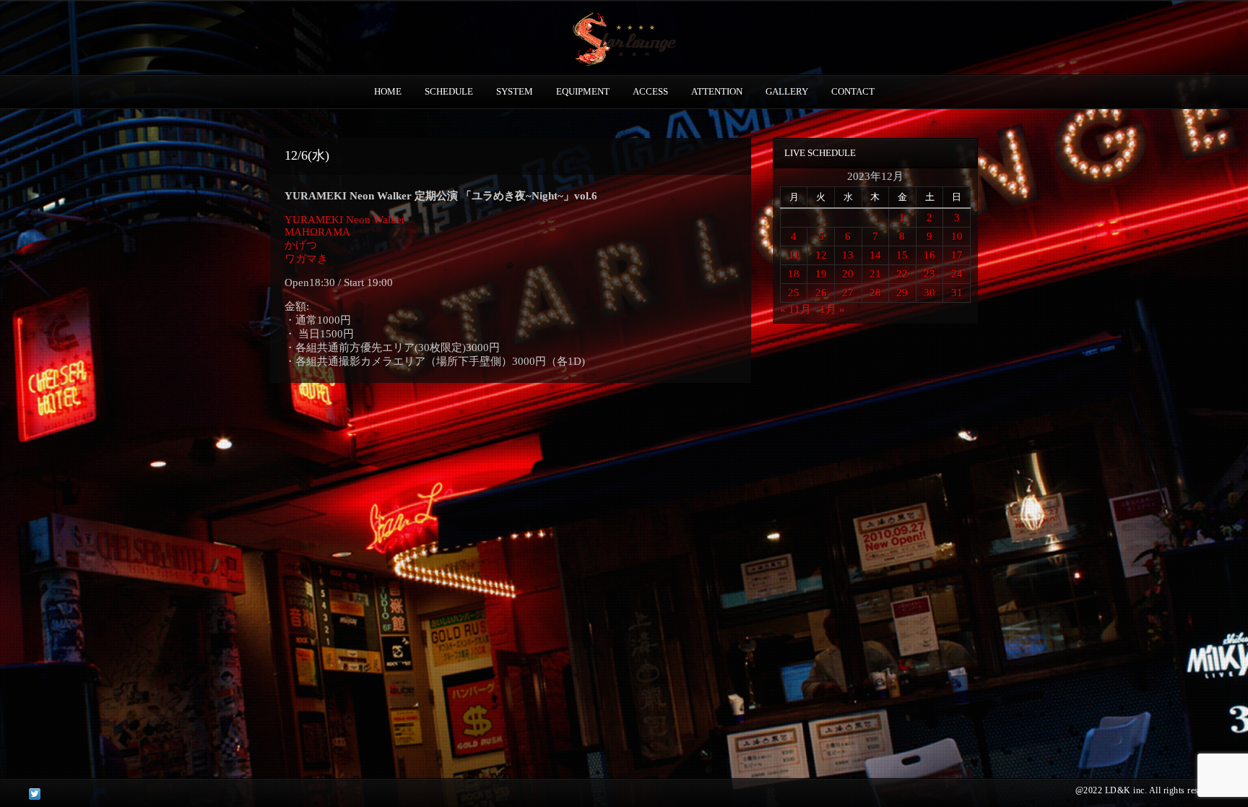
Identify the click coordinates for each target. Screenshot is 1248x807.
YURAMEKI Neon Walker (345, 219)
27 (848, 292)
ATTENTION (716, 91)
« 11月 (795, 309)
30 (929, 292)
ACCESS (650, 91)
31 (957, 292)
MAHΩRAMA (317, 232)
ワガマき (306, 258)
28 (875, 292)
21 (875, 274)
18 (794, 274)
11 (794, 255)
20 (848, 274)
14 (875, 255)
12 (821, 255)
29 (902, 292)
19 (821, 274)
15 (902, 255)
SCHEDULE (449, 91)
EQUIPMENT (583, 91)
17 (957, 255)
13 (848, 255)
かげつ (301, 245)
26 (821, 292)
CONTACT (853, 91)
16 (929, 255)
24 (957, 274)
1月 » (832, 309)
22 (902, 274)
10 (957, 236)
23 (929, 274)
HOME (388, 91)
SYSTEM (514, 91)
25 (794, 292)
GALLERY (787, 91)
